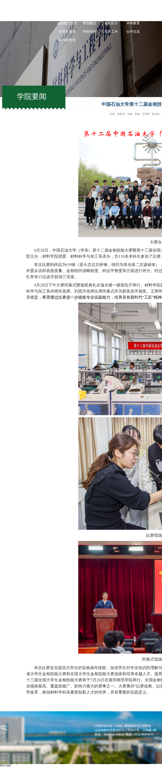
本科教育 (133, 23)
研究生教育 (67, 31)
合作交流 (133, 31)
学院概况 (89, 23)
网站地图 (5, 765)
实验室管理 (67, 40)
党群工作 (111, 31)
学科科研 (89, 31)
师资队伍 (111, 23)
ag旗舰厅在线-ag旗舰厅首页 (67, 19)
